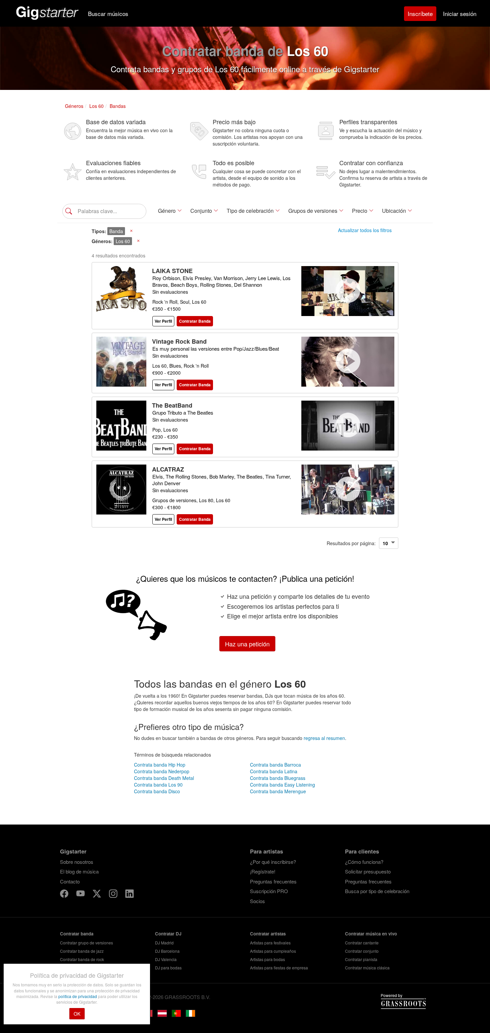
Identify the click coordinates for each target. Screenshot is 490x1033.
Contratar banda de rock (82, 959)
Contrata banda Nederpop (161, 771)
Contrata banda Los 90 (158, 784)
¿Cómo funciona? (364, 861)
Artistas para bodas (267, 959)
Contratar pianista (361, 959)
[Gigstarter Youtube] (81, 894)
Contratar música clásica (367, 967)
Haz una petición (247, 643)
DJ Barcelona (167, 951)
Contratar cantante (362, 942)
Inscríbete (420, 13)
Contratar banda (76, 933)
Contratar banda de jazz (82, 951)
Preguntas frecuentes (273, 881)
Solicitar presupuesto (368, 871)
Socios (257, 900)
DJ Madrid (164, 942)
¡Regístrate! (262, 871)
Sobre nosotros (76, 861)
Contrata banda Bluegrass (277, 778)
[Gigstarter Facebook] (65, 894)
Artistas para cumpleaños (273, 951)
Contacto (70, 881)
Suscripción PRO (269, 890)
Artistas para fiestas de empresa (279, 967)
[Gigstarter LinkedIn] (129, 894)
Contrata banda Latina (273, 771)
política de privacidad (78, 996)
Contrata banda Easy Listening (282, 784)
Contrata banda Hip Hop (159, 764)
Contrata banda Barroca (275, 764)
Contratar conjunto (362, 951)
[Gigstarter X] (97, 894)
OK (77, 1013)
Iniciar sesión (459, 13)
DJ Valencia (166, 959)
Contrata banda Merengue (278, 791)
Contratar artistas (268, 933)
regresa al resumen (324, 738)
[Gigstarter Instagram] (114, 894)
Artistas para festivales (270, 942)
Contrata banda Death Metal (164, 778)
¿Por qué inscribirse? (273, 861)
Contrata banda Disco (157, 791)
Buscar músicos (108, 13)
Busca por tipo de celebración (377, 890)
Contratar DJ (168, 933)
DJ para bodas (168, 967)
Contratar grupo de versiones (86, 942)
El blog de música (79, 871)
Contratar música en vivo (371, 933)
